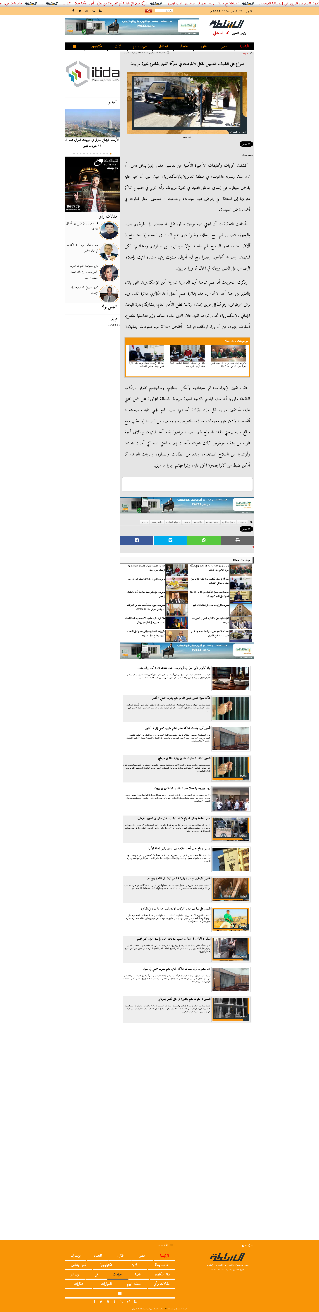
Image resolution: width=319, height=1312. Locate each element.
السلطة (197, 522)
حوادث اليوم (227, 522)
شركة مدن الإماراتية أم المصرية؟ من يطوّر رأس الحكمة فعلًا (147, 3)
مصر (224, 46)
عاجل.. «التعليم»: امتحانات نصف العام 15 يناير (146, 579)
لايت (117, 46)
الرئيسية (244, 46)
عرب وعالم (140, 46)
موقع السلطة (172, 522)
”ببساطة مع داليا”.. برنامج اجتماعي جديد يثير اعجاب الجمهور (239, 3)
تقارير (203, 46)
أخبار (144, 522)
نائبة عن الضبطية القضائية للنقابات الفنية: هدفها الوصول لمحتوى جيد (187, 364)
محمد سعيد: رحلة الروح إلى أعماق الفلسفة (82, 226)
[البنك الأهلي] (187, 507)
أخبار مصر (156, 522)
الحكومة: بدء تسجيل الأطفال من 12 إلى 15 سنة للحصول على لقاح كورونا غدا (209, 594)
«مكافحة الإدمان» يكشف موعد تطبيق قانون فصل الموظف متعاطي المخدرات (146, 364)
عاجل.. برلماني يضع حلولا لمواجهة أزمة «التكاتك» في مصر (146, 594)
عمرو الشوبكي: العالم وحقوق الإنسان (84, 290)
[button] (111, 154)
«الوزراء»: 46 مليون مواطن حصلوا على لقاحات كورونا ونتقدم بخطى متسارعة (146, 633)
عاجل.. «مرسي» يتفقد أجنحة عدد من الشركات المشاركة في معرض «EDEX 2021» (146, 607)
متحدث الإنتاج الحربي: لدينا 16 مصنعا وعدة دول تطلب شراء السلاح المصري (209, 633)
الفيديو (112, 102)
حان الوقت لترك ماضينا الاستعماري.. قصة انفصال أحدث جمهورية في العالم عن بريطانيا (145, 620)
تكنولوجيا (96, 46)
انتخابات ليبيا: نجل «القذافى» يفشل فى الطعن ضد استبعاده (210, 620)
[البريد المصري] (92, 184)
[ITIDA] (92, 74)
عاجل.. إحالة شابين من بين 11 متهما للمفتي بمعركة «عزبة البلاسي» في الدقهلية (228, 364)
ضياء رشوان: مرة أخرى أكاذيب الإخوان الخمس (82, 247)
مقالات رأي (107, 216)
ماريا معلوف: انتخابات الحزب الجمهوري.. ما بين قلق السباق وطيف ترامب (84, 271)
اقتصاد (184, 46)
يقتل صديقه (211, 522)
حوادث (245, 53)
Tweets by (114, 324)
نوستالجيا (163, 46)
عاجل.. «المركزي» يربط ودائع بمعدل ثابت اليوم (211, 605)
